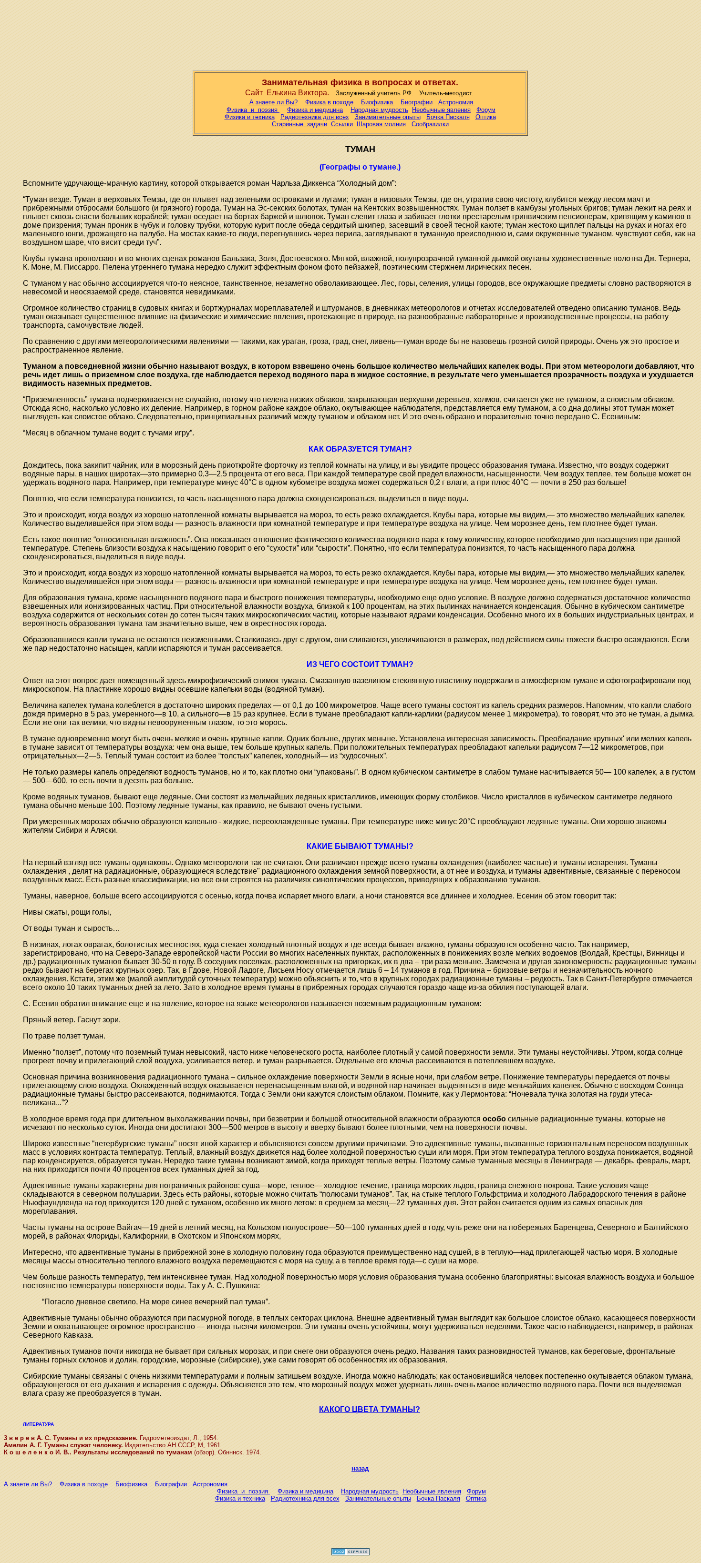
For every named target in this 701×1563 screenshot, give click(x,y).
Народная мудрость (379, 109)
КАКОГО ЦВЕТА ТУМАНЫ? (369, 1409)
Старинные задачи (299, 124)
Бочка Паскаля (448, 117)
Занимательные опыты (388, 117)
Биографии (417, 102)
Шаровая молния (381, 124)
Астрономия (456, 102)
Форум (485, 109)
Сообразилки (430, 124)
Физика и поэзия (253, 109)
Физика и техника (250, 117)
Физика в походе (329, 102)
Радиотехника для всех (314, 117)
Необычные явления (441, 109)
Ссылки (342, 124)
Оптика (485, 117)
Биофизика (378, 102)
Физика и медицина (315, 109)
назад (360, 1468)
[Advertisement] (350, 33)
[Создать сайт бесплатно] (350, 1553)
